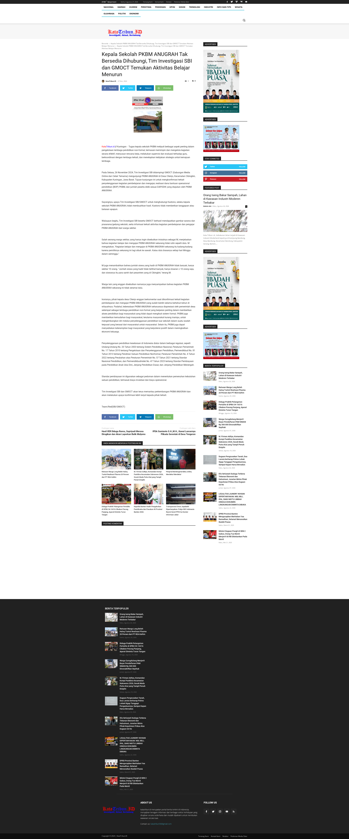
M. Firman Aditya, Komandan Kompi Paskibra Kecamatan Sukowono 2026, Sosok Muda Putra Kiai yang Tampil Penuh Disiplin (231, 441)
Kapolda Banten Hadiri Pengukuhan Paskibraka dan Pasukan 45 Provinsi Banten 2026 (148, 509)
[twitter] (232, 2)
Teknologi (194, 7)
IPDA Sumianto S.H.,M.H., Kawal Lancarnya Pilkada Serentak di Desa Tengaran (174, 433)
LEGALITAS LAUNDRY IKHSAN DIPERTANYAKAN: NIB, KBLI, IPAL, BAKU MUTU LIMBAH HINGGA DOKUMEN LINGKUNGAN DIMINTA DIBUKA (232, 499)
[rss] (233, 811)
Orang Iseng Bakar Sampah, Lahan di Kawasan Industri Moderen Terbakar (225, 199)
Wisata (238, 7)
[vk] (241, 2)
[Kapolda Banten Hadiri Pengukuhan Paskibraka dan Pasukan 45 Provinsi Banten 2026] (148, 494)
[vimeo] (236, 2)
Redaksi (168, 2)
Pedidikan (160, 7)
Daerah (121, 7)
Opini (172, 7)
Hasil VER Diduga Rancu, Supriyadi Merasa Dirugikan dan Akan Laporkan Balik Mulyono (123, 433)
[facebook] (227, 2)
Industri (208, 7)
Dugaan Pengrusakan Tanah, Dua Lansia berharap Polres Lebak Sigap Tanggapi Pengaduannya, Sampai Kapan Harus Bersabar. (133, 703)
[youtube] (245, 2)
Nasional (109, 7)
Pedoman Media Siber (181, 2)
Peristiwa (146, 7)
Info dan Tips (224, 7)
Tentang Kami (147, 2)
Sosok (182, 7)
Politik (122, 13)
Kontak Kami (159, 2)
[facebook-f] (206, 811)
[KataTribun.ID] (119, 810)
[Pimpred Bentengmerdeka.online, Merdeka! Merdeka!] (180, 459)
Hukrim (133, 7)
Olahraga (109, 13)
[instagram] (220, 811)
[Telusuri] (244, 20)
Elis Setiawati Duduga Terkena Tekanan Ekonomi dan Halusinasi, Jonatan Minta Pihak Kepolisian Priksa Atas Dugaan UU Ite (233, 479)
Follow (242, 167)
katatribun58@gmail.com (161, 824)
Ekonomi (134, 13)
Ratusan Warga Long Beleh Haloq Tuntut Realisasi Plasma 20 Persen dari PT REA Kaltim (115, 474)
